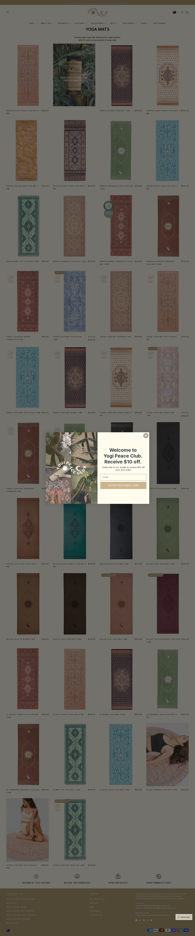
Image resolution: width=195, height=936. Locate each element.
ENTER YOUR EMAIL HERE (123, 485)
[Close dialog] (146, 435)
